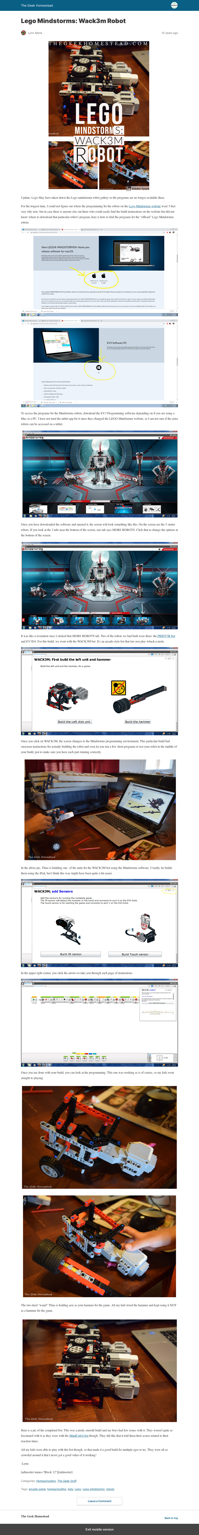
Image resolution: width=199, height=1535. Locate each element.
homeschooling (56, 1489)
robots (110, 1489)
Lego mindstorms (94, 1489)
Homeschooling (46, 1481)
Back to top (171, 1518)
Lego (78, 1489)
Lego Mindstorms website (145, 206)
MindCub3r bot (78, 1436)
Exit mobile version (100, 1529)
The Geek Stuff (67, 1481)
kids (70, 1489)
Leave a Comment (99, 1501)
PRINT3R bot (166, 636)
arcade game (37, 1489)
